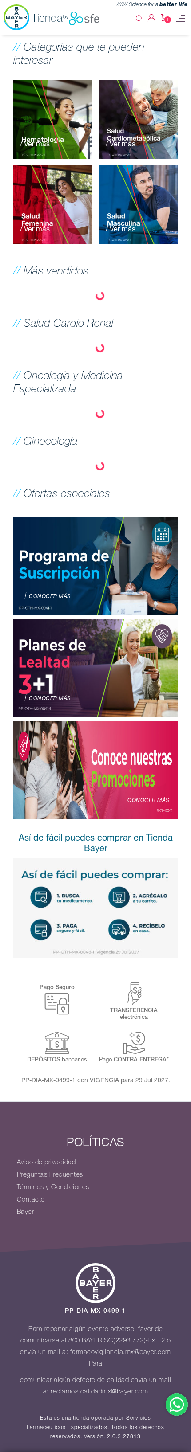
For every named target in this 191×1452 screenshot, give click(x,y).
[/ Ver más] (52, 118)
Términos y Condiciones (53, 1187)
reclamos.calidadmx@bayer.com (99, 1391)
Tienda (47, 17)
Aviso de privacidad (46, 1162)
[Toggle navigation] (181, 18)
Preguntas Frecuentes (50, 1174)
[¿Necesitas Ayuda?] (177, 1404)
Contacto (31, 1199)
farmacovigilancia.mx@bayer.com (120, 1352)
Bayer (25, 1212)
